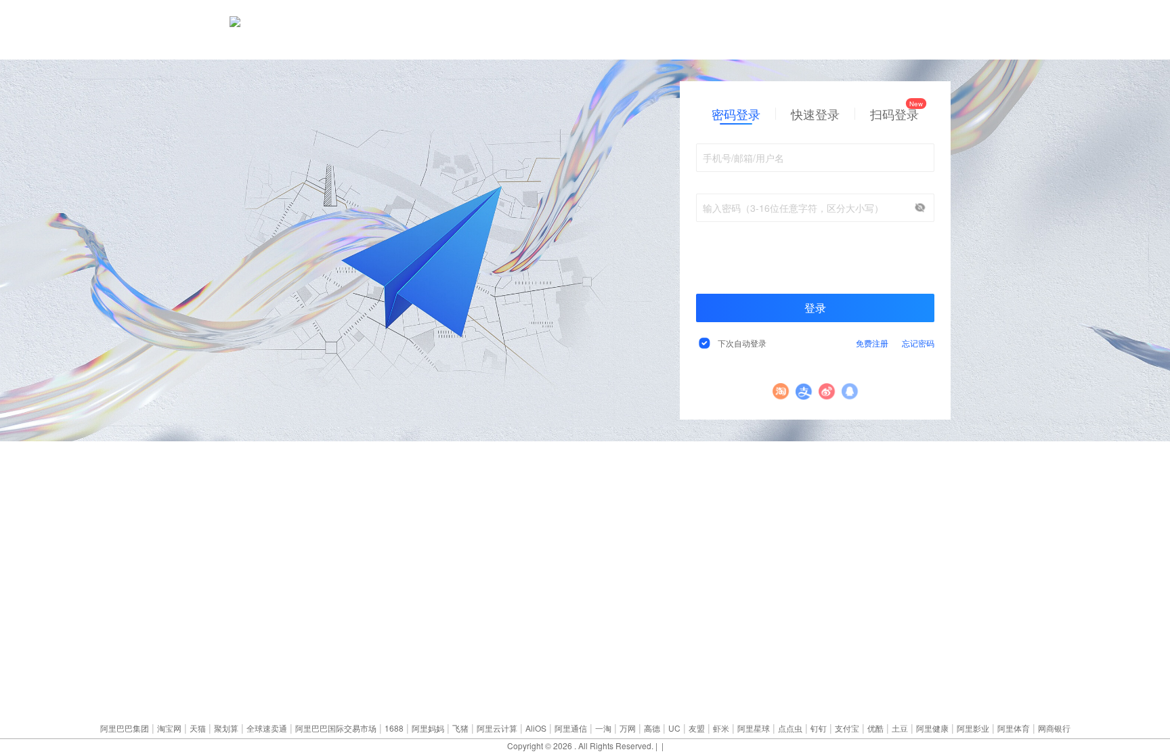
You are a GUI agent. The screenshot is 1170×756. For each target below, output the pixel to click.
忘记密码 (918, 343)
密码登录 (736, 114)
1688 (394, 728)
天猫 (198, 728)
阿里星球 (753, 728)
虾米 (721, 728)
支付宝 (804, 391)
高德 (652, 728)
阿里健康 (932, 728)
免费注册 (872, 343)
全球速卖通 (266, 728)
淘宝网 (169, 728)
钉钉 (818, 728)
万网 (628, 728)
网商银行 (1054, 728)
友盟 (697, 728)
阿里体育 (1013, 728)
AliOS (535, 728)
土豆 (900, 728)
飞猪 (460, 728)
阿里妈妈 (428, 728)
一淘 (603, 728)
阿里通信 (571, 728)
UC (674, 728)
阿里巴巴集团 (124, 728)
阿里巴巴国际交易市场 (335, 728)
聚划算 (226, 728)
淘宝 (781, 391)
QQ (850, 391)
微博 (827, 391)
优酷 (875, 728)
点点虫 (790, 728)
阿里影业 (973, 728)
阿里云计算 (497, 728)
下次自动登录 (742, 343)
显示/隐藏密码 (920, 208)
